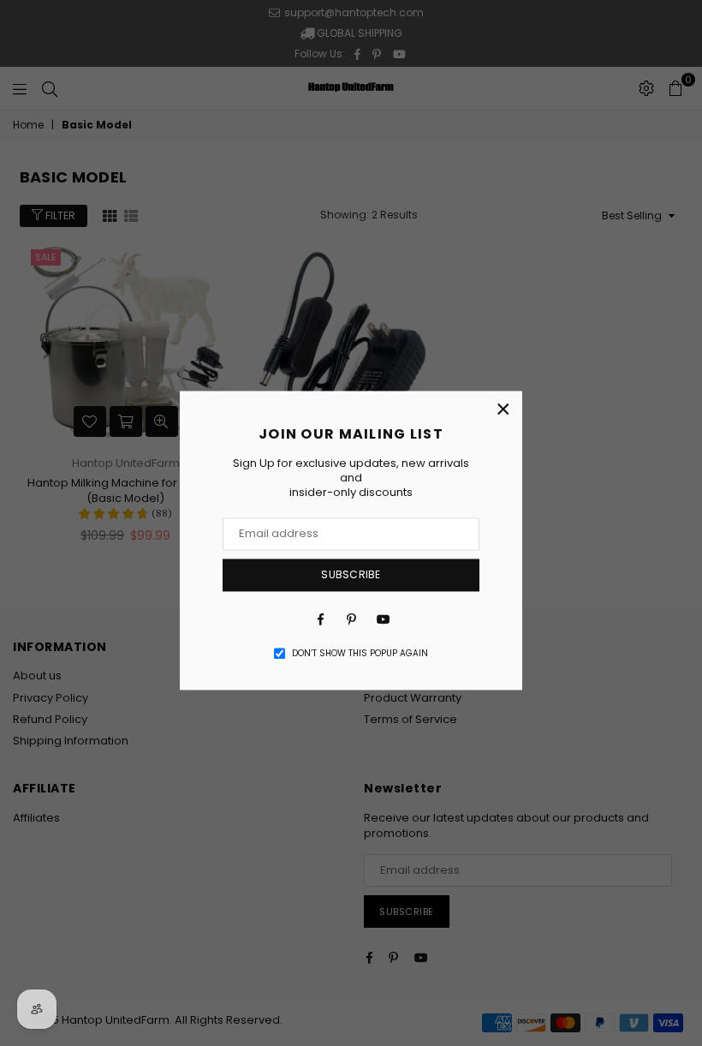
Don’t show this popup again (360, 654)
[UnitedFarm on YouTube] (382, 619)
